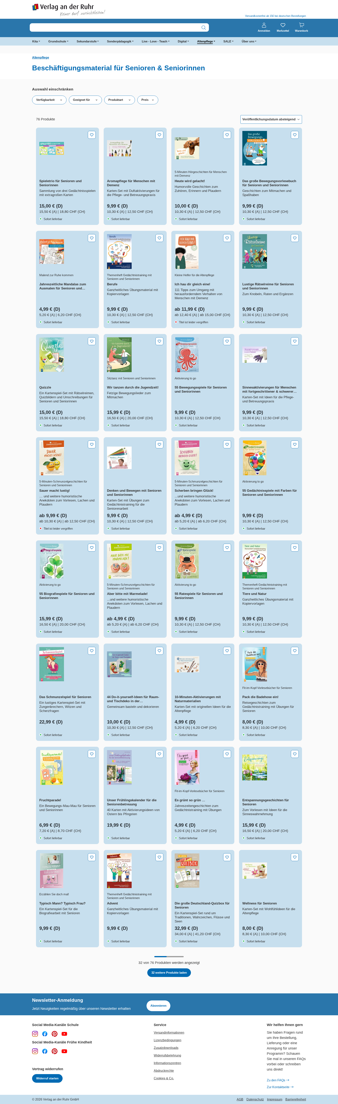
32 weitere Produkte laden (169, 972)
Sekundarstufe (87, 41)
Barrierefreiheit (295, 1099)
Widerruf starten (47, 1078)
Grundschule (57, 41)
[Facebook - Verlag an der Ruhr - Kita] (45, 1051)
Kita (35, 41)
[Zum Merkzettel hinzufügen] (92, 135)
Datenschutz (255, 1099)
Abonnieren (158, 1005)
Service (160, 1025)
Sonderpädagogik (119, 41)
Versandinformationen (169, 1032)
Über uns (248, 41)
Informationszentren (167, 1063)
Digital (182, 41)
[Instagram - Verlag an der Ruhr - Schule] (35, 1033)
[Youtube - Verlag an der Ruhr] (64, 1033)
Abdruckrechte (164, 1070)
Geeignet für (81, 99)
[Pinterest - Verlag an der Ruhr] (55, 1033)
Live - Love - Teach (154, 41)
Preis (144, 99)
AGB (240, 1099)
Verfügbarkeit (45, 99)
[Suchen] (204, 27)
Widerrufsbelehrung (167, 1055)
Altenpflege (205, 41)
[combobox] (114, 27)
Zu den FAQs (276, 1080)
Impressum (274, 1099)
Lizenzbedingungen (167, 1040)
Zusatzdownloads (166, 1047)
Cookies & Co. (164, 1078)
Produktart (115, 99)
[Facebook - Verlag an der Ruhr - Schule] (45, 1033)
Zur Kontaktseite (278, 1087)
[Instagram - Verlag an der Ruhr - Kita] (35, 1051)
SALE (227, 41)
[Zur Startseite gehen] (98, 10)
